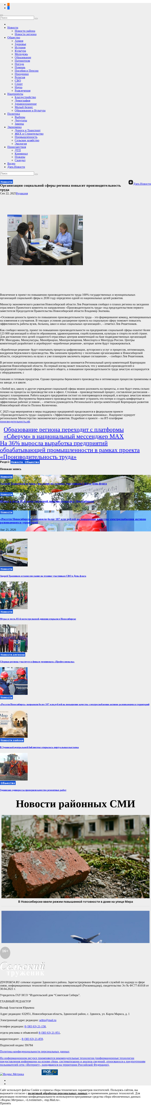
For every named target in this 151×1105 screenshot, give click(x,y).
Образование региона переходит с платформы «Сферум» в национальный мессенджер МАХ (64, 433)
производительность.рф (15, 421)
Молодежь (21, 54)
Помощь (20, 67)
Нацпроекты (15, 93)
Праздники (22, 74)
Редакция (22, 193)
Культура (20, 50)
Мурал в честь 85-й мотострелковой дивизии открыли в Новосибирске (47, 501)
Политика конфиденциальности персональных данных (34, 1051)
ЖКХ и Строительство (29, 133)
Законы (19, 123)
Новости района (25, 30)
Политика (13, 113)
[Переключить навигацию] (1, 15)
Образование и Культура (30, 110)
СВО (18, 80)
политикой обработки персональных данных (57, 1093)
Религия (20, 77)
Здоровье (20, 44)
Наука (18, 87)
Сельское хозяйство (27, 140)
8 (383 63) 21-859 (32, 1039)
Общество (13, 37)
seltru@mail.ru (47, 1020)
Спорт (19, 83)
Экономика (14, 127)
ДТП (18, 150)
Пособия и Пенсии (26, 70)
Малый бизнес (24, 107)
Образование (23, 57)
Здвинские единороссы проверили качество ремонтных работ (33, 790)
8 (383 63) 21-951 (49, 1032)
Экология (21, 143)
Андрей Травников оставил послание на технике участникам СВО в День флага (53, 483)
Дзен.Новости (16, 166)
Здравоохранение (26, 103)
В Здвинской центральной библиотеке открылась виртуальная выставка (39, 747)
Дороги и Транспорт (28, 130)
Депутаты (21, 120)
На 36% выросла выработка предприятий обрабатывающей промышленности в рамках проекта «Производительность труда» (70, 450)
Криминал (21, 153)
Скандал (20, 160)
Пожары (20, 156)
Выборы (20, 117)
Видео (11, 163)
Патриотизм (22, 60)
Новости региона (25, 34)
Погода (19, 64)
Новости (12, 27)
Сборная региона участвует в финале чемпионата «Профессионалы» (37, 661)
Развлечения (22, 90)
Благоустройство (25, 97)
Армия (19, 40)
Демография (22, 100)
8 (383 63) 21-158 (35, 1026)
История (20, 47)
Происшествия (16, 147)
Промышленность (26, 137)
